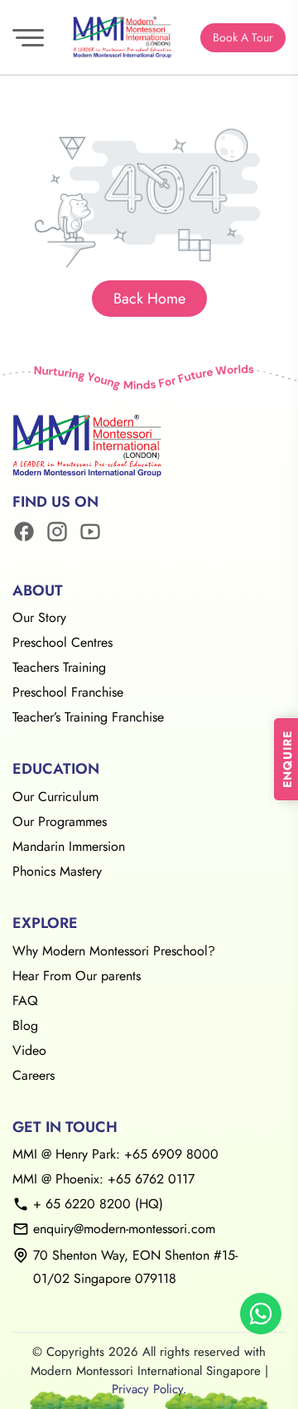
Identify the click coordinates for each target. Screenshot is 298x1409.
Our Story (39, 617)
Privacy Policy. (149, 1389)
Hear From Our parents (76, 975)
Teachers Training (59, 667)
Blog (25, 1025)
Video (29, 1050)
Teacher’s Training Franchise (88, 716)
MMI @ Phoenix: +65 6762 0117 (103, 1178)
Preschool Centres (62, 642)
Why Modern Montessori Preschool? (113, 950)
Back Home (149, 298)
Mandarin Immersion (68, 846)
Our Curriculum (55, 796)
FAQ (25, 1000)
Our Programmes (59, 821)
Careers (33, 1075)
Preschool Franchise (67, 692)
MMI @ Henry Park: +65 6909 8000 (115, 1154)
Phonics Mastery (57, 871)
